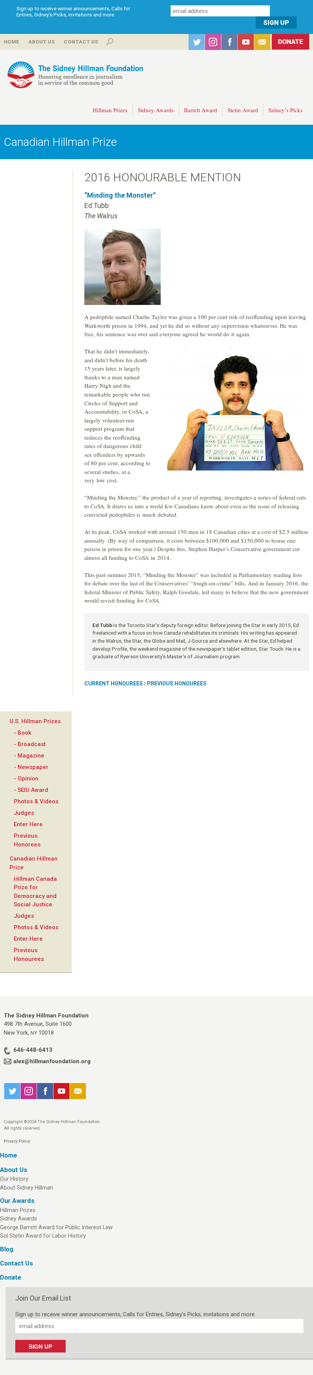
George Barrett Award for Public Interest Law (56, 1227)
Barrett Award (200, 110)
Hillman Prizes (110, 110)
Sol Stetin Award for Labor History (43, 1235)
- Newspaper (31, 767)
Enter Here (28, 824)
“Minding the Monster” (120, 195)
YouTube (246, 42)
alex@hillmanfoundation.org (51, 1061)
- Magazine (29, 755)
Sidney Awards (156, 110)
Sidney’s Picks (285, 110)
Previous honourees (177, 683)
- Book (22, 732)
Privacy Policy (17, 1141)
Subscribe (262, 42)
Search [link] (109, 42)
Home (11, 42)
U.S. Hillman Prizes (35, 721)
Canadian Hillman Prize (60, 141)
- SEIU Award (31, 790)
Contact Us (81, 42)
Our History (14, 1178)
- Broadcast (30, 744)
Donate (290, 41)
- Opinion (26, 778)
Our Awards (17, 1200)
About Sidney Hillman (26, 1187)
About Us (41, 42)
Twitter (197, 42)
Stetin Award (242, 110)
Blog (6, 1249)
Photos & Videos (36, 801)
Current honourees (113, 683)
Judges (24, 812)
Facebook (229, 42)
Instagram (213, 42)
